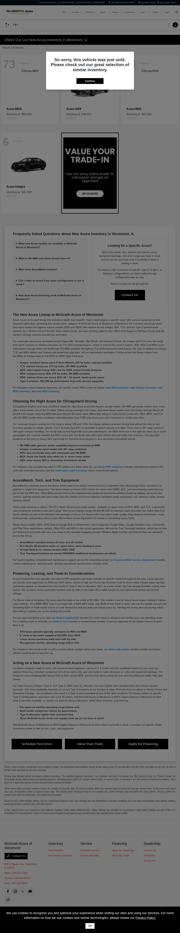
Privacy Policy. (146, 918)
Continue (90, 81)
